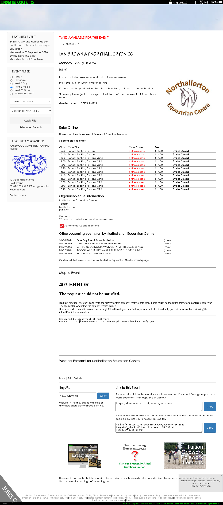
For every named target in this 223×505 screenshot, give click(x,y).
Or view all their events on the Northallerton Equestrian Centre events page (104, 260)
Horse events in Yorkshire (100, 498)
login (160, 498)
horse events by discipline (174, 495)
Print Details (75, 378)
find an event (40, 495)
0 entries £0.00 (180, 2)
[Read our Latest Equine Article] (84, 467)
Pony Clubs (105, 495)
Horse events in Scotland (144, 498)
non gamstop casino (183, 498)
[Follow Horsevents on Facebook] (195, 3)
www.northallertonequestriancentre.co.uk (88, 219)
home (129, 500)
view (168, 240)
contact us (27, 495)
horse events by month (123, 495)
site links (37, 498)
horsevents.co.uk (14, 2)
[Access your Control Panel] (32, 2)
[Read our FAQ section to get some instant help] (134, 467)
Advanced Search (31, 127)
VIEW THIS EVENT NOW (200, 486)
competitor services (58, 498)
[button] (189, 98)
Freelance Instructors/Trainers (62, 495)
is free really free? (122, 498)
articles (81, 495)
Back (62, 378)
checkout (168, 498)
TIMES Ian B (72, 44)
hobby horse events (144, 495)
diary (158, 495)
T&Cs (45, 498)
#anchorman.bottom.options (81, 225)
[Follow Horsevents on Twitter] (201, 3)
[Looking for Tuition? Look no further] (185, 467)
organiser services (78, 498)
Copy (103, 395)
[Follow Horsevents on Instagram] (206, 3)
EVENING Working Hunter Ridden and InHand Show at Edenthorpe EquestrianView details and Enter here (30, 50)
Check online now (116, 134)
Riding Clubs (92, 495)
